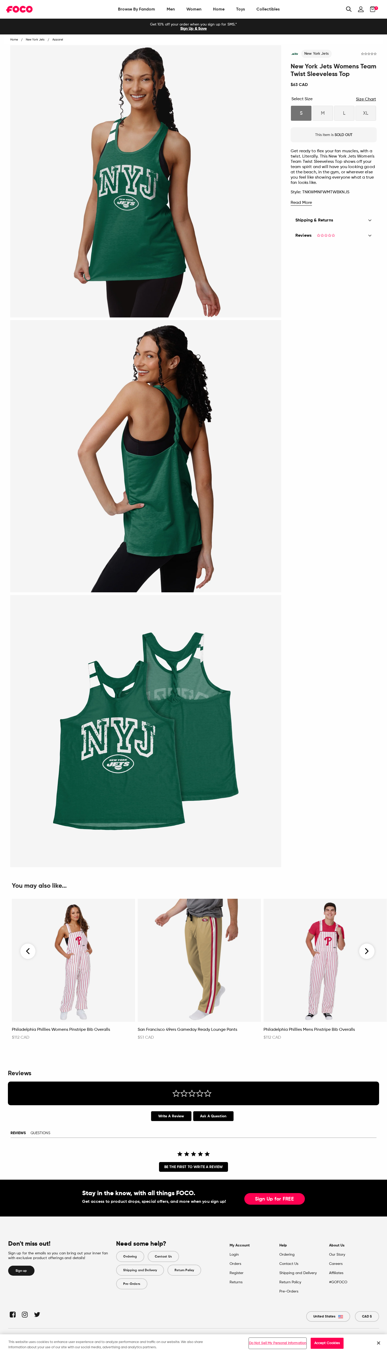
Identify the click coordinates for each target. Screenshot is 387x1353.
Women (193, 9)
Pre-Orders (131, 1284)
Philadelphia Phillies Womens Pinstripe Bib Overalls (61, 1030)
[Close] (378, 1343)
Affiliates (336, 1273)
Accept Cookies (327, 1343)
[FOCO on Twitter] (36, 1314)
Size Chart (366, 99)
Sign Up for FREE (274, 1199)
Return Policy (184, 1270)
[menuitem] (136, 9)
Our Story (337, 1254)
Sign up (21, 1271)
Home (219, 9)
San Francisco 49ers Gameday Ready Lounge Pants (187, 1030)
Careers (336, 1264)
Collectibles (268, 9)
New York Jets (316, 53)
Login (234, 1254)
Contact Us (163, 1256)
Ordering (130, 1256)
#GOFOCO (338, 1282)
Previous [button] (28, 951)
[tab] (171, 1116)
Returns (236, 1282)
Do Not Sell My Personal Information (277, 1343)
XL (365, 113)
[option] (193, 26)
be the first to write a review (193, 1167)
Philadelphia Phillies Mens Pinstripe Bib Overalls (309, 1030)
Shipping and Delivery (140, 1270)
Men (171, 9)
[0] (371, 9)
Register (237, 1273)
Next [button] (367, 951)
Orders (235, 1264)
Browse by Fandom (136, 9)
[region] (193, 1343)
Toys (240, 9)
